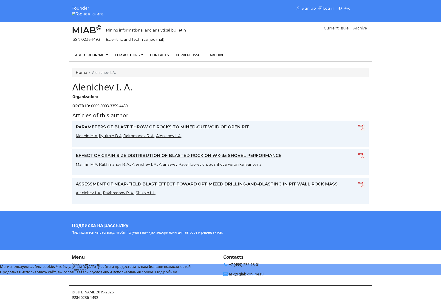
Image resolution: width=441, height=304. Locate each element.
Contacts (159, 55)
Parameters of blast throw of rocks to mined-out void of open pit (162, 127)
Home (81, 72)
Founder (80, 8)
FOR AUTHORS (128, 55)
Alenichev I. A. (168, 136)
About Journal (90, 55)
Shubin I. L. (145, 193)
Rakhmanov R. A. (138, 136)
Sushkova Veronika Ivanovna (235, 164)
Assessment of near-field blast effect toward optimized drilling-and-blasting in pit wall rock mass (207, 184)
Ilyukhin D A (110, 136)
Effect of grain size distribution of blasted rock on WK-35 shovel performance (178, 155)
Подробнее (166, 272)
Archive (360, 28)
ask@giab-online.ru (246, 274)
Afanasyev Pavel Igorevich (183, 164)
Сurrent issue (336, 28)
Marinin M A (86, 136)
